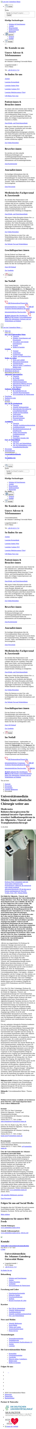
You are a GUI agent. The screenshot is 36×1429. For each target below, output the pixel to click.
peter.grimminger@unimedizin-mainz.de (13, 1121)
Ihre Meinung (17, 387)
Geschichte (12, 1357)
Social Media (13, 1325)
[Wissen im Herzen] (12, 1424)
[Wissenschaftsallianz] (19, 1417)
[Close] (5, 277)
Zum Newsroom (10, 186)
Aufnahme (12, 1284)
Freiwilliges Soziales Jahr (21, 438)
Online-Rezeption (18, 380)
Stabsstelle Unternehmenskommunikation (15, 1246)
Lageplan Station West (12, 85)
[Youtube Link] (7, 1379)
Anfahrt (11, 26)
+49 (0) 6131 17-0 (13, 70)
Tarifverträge (17, 414)
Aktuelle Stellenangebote (21, 407)
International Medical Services (22, 383)
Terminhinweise (14, 1340)
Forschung (8, 396)
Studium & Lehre (10, 398)
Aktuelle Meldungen (15, 1323)
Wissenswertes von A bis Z (21, 385)
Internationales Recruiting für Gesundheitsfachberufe (22, 410)
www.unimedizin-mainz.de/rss (10, 1227)
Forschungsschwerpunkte (17, 1293)
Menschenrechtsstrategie (20, 362)
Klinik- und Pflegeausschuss (22, 356)
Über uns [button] (8, 331)
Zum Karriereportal (11, 164)
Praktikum (16, 436)
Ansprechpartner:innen (16, 1329)
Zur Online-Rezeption (12, 143)
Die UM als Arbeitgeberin (17, 1308)
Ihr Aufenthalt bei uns (19, 391)
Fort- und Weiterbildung (16, 1316)
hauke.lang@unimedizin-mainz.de (11, 1136)
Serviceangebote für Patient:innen (23, 394)
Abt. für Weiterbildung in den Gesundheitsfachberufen (22, 446)
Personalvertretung (19, 418)
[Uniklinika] (19, 1410)
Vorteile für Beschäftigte (20, 412)
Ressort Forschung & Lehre (17, 1300)
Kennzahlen (12, 1353)
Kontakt (15, 345)
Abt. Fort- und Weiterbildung (22, 443)
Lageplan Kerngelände (12, 82)
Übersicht (16, 336)
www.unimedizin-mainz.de (18, 1190)
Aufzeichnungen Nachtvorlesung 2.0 (20, 1342)
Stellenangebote (14, 30)
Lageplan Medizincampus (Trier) (15, 92)
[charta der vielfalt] (11, 1426)
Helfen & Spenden (19, 347)
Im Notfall (16, 378)
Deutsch (11, 36)
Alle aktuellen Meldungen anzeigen (12, 1195)
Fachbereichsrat (18, 354)
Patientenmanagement (20, 382)
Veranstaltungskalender (16, 1338)
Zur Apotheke (9, 270)
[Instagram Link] (6, 1382)
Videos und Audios (15, 1327)
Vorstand (15, 351)
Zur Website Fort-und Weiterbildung (16, 244)
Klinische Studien (14, 1295)
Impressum (8, 1394)
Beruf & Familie (18, 416)
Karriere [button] (7, 400)
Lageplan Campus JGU (12, 89)
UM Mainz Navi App (11, 96)
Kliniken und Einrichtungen (17, 1278)
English (11, 38)
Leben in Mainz (18, 420)
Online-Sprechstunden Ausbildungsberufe (20, 433)
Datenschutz (9, 1396)
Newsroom (8, 449)
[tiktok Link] (6, 1389)
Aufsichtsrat (16, 353)
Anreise (7, 79)
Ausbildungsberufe (19, 427)
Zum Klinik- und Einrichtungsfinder (16, 123)
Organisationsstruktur (15, 1355)
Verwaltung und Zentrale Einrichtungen (20, 342)
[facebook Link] (6, 1386)
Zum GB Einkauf (10, 267)
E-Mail (3, 1249)
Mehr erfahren (5, 1214)
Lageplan (12, 1346)
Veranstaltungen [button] (10, 451)
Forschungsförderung (15, 1297)
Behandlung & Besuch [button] (12, 371)
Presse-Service (13, 1331)
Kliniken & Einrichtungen (17, 24)
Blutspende (12, 31)
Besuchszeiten (13, 28)
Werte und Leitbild (19, 360)
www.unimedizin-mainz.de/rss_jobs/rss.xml (14, 1233)
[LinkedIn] (6, 1375)
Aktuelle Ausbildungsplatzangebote (24, 425)
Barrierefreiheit (9, 1398)
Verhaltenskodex (18, 363)
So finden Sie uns (6, 1270)
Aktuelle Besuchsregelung (21, 392)
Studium (11, 1299)
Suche (7, 10)
